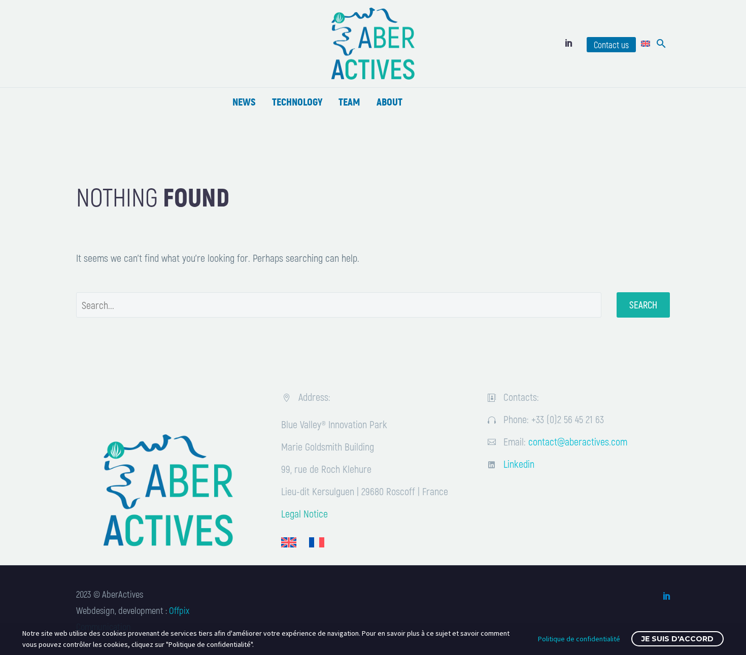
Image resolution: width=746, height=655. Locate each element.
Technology (297, 101)
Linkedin (518, 464)
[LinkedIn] (569, 43)
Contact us (611, 44)
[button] (661, 44)
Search (643, 305)
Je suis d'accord (677, 638)
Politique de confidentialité (579, 638)
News (244, 101)
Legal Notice (304, 513)
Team (349, 101)
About (389, 101)
